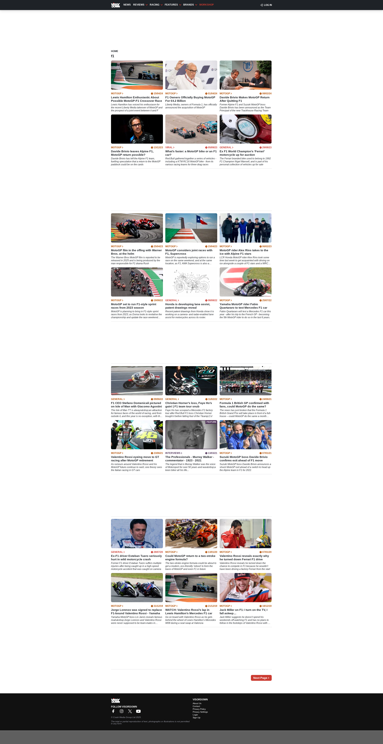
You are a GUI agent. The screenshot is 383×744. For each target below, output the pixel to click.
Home (114, 51)
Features (171, 4)
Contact (196, 706)
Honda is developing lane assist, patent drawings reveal (187, 306)
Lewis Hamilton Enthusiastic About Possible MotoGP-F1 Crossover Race (136, 99)
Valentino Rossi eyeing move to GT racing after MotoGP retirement (135, 458)
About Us (197, 703)
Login (195, 715)
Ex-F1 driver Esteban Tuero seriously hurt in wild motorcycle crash (136, 557)
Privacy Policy (199, 709)
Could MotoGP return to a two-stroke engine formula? (190, 557)
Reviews (138, 4)
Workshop (206, 4)
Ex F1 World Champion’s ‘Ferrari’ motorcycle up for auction (242, 153)
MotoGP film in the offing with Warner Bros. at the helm (136, 252)
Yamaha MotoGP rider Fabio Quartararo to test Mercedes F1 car (243, 306)
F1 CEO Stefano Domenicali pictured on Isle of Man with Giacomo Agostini (136, 404)
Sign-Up (196, 717)
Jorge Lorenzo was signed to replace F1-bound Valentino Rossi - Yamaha (136, 611)
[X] (131, 712)
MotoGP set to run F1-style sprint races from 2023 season (133, 306)
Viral (169, 147)
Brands (188, 4)
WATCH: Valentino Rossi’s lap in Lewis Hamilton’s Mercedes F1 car (188, 611)
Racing (154, 4)
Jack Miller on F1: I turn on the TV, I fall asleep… (243, 611)
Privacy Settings (200, 712)
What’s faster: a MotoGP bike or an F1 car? (191, 153)
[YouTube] (139, 712)
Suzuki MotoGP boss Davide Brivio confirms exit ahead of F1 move (244, 458)
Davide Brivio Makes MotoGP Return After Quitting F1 (245, 99)
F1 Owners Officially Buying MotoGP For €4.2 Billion (190, 99)
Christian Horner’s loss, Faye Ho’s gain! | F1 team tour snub (188, 404)
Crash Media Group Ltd (124, 717)
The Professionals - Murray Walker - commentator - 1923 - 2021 (189, 458)
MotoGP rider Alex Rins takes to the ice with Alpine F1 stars (244, 252)
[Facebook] (114, 712)
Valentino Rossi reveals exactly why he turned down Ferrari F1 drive (244, 557)
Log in (268, 5)
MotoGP (116, 93)
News (127, 4)
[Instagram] (122, 712)
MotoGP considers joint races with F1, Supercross (188, 252)
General (226, 147)
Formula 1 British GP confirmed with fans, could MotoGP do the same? (244, 404)
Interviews (172, 453)
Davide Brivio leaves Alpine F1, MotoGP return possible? (132, 153)
